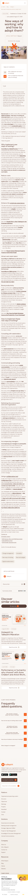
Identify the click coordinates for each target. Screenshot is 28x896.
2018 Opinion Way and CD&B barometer (12, 539)
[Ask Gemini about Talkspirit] (24, 590)
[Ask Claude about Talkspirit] (21, 590)
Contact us (4, 534)
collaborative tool (12, 476)
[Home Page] (5, 3)
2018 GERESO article (7, 540)
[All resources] (14, 606)
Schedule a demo (5, 536)
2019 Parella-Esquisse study (9, 542)
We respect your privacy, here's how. (8, 889)
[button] (25, 3)
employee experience (17, 203)
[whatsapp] (22, 584)
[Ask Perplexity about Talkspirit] (23, 590)
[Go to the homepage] (7, 764)
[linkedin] (24, 584)
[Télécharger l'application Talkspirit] (14, 775)
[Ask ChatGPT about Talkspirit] (19, 590)
